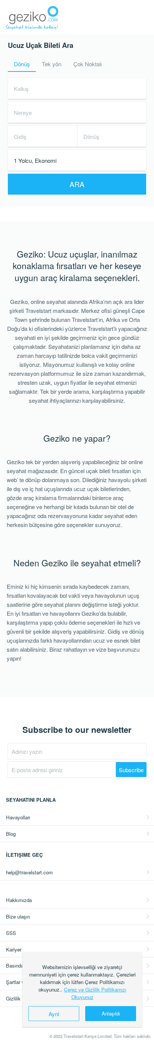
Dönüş (22, 64)
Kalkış (21, 88)
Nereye (23, 112)
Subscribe (131, 769)
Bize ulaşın (18, 916)
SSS (11, 932)
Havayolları (18, 817)
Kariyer (13, 949)
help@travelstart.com (29, 872)
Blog (11, 833)
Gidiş (20, 136)
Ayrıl (54, 1013)
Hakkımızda (19, 900)
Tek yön (51, 64)
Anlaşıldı (111, 1013)
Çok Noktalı (87, 64)
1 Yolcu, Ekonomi (35, 160)
